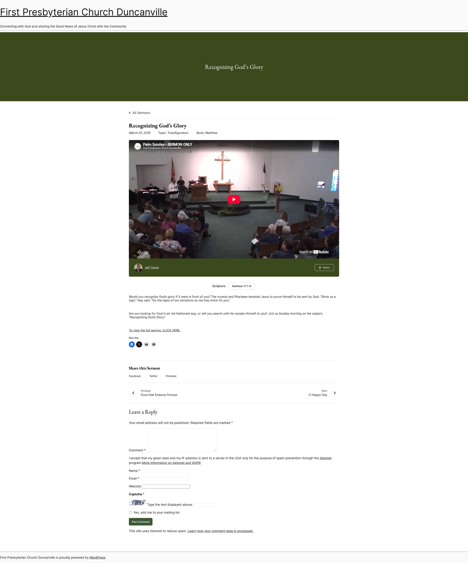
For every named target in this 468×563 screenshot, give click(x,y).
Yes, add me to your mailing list (156, 512)
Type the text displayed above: (170, 504)
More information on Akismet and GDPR (171, 463)
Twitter (153, 376)
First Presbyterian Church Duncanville (83, 12)
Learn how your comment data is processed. (220, 531)
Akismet (326, 458)
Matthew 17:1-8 (241, 286)
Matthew (211, 133)
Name (134, 471)
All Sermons (141, 113)
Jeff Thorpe (152, 267)
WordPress (97, 557)
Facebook (135, 376)
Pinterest (171, 376)
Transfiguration (177, 133)
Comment (137, 450)
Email (134, 478)
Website (135, 486)
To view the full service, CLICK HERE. (154, 330)
